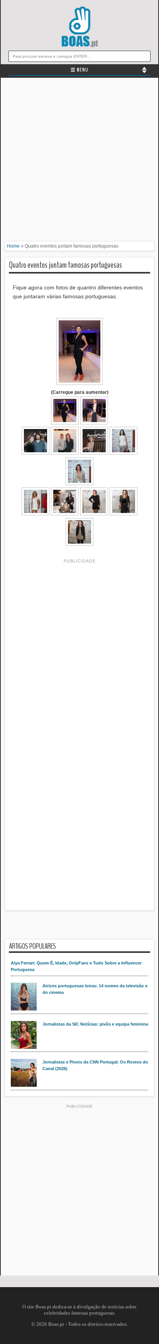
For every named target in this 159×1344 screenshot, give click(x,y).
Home (13, 246)
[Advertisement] (79, 161)
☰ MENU (79, 70)
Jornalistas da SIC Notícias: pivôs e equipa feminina (95, 1024)
